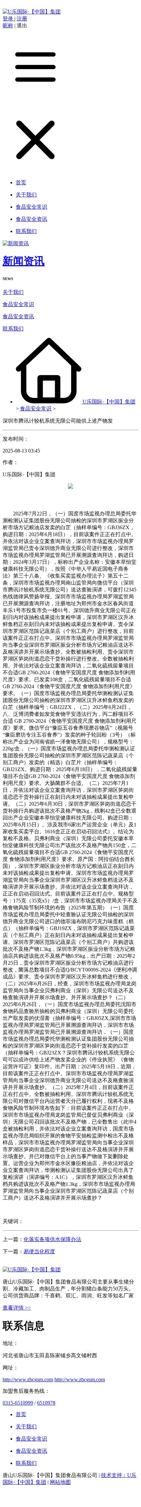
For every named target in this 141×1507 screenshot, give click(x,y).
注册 (22, 18)
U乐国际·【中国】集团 (109, 401)
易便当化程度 (39, 1251)
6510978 (46, 1403)
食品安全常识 (18, 304)
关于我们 (13, 292)
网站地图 (60, 1482)
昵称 (8, 25)
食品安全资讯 (18, 316)
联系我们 (13, 328)
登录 (8, 18)
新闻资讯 (24, 261)
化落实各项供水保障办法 (52, 1239)
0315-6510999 (18, 1403)
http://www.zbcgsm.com (28, 1379)
